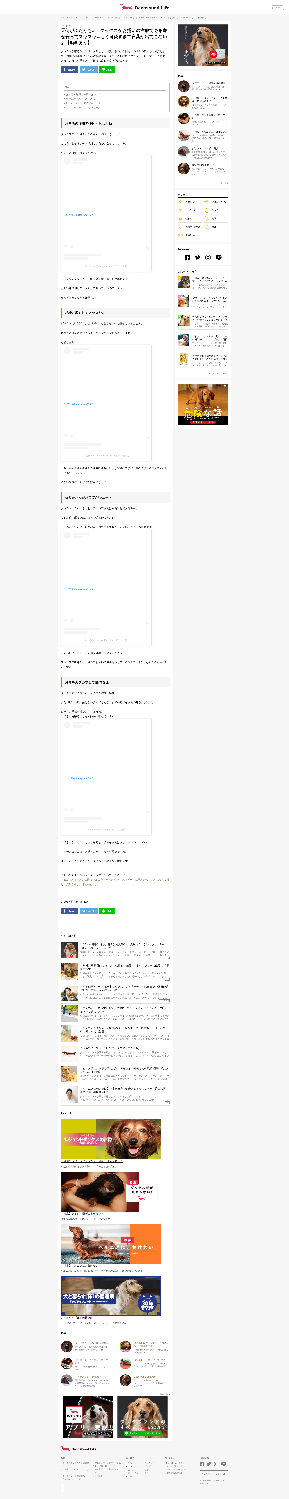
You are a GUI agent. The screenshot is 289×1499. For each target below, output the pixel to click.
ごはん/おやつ (219, 201)
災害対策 (190, 235)
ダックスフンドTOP (69, 17)
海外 (214, 226)
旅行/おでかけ (192, 226)
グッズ (215, 210)
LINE (109, 69)
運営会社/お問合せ (174, 1473)
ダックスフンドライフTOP (213, 1474)
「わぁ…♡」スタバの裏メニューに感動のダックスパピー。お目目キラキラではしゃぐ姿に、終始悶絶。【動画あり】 (209, 338)
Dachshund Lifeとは (72, 1479)
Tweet (90, 69)
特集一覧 (164, 1394)
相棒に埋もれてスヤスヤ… (80, 98)
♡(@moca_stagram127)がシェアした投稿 (106, 455)
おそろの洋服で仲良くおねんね (83, 94)
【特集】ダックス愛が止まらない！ (107, 1471)
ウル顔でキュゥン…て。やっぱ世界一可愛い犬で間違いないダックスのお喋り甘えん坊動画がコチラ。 (209, 318)
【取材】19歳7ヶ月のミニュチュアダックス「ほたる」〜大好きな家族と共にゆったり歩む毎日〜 (209, 280)
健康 (214, 218)
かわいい (99, 17)
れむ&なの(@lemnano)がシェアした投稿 (106, 266)
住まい (188, 218)
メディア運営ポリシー (176, 1466)
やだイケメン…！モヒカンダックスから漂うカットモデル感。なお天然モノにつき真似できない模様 (209, 299)
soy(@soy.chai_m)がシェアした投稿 (106, 829)
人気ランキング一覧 (218, 373)
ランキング (98, 1476)
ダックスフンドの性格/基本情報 (76, 1464)
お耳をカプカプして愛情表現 (82, 107)
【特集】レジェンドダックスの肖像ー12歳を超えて (107, 1464)
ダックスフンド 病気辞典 (74, 1476)
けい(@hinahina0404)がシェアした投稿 (106, 640)
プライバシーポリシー (176, 1469)
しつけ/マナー (192, 210)
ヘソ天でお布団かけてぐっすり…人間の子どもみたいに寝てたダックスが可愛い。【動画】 (209, 357)
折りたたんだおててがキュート (83, 103)
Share (71, 69)
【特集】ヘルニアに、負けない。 (76, 1471)
